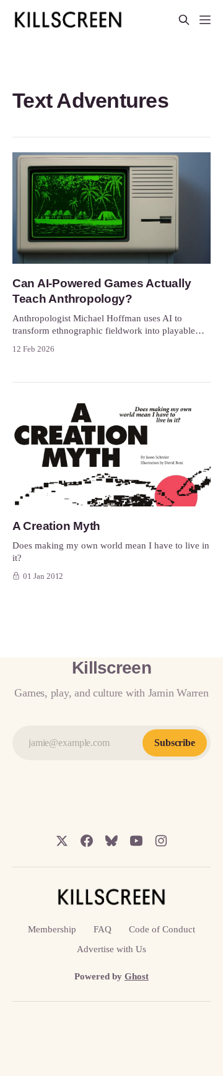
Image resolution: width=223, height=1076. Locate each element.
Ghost (137, 976)
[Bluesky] (111, 841)
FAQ (103, 929)
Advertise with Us (111, 949)
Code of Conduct (162, 929)
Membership (52, 929)
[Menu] (205, 20)
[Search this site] (184, 20)
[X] (62, 841)
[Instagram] (161, 841)
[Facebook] (87, 841)
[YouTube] (136, 841)
